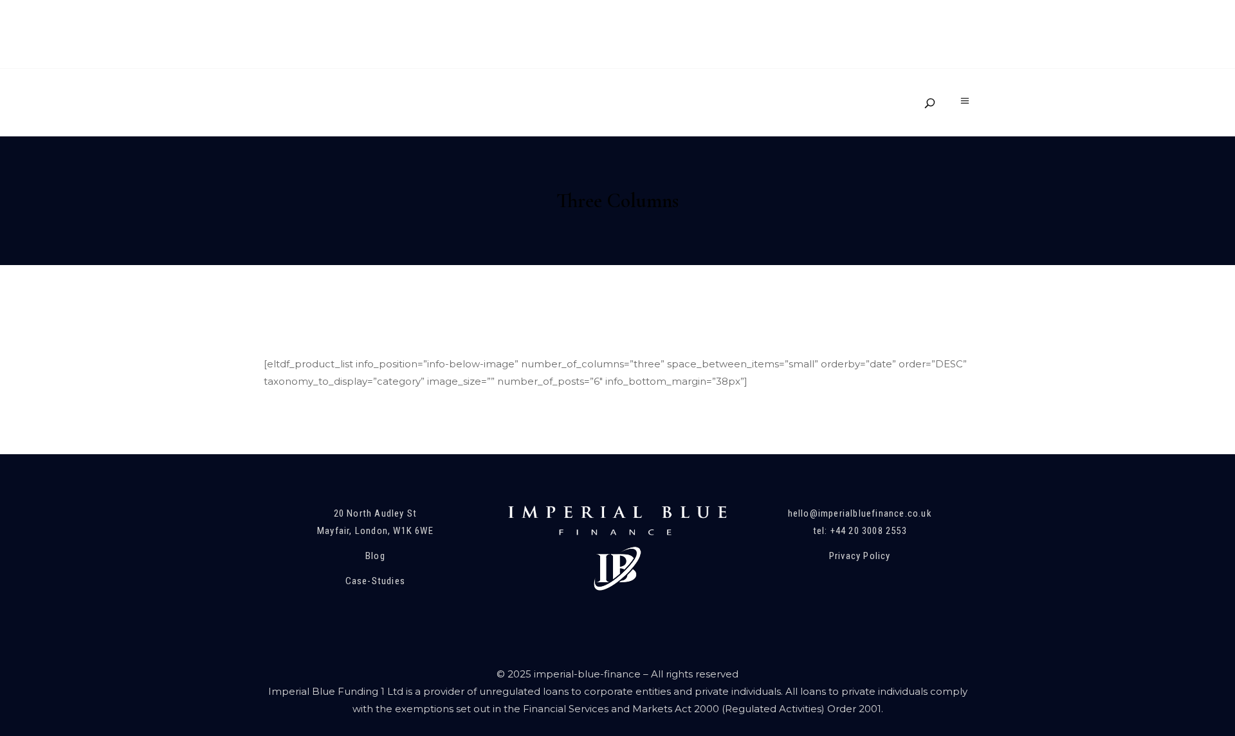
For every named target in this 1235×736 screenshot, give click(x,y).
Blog (375, 556)
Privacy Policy (860, 556)
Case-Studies (375, 581)
